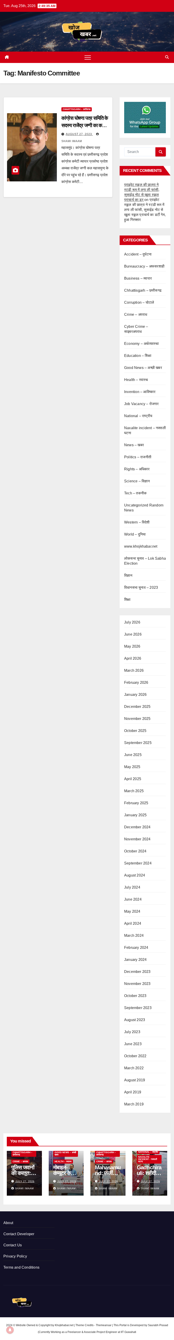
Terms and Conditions (21, 1267)
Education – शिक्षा (137, 356)
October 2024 (135, 851)
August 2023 (134, 1020)
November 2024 (137, 839)
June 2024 (133, 899)
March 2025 (134, 791)
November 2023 (137, 984)
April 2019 (132, 1092)
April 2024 (132, 923)
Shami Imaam (24, 1188)
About (8, 1223)
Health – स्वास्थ (136, 380)
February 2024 (136, 947)
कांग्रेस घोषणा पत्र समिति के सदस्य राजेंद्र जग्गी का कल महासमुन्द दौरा (84, 125)
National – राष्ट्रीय (138, 416)
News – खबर (134, 445)
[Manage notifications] (10, 1330)
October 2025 (135, 731)
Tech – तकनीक (135, 493)
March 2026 (134, 670)
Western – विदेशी (137, 522)
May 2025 (132, 767)
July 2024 (132, 887)
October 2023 (135, 996)
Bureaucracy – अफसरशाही (144, 266)
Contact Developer (18, 1234)
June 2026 (133, 634)
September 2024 (138, 863)
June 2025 (133, 755)
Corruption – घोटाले (139, 302)
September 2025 (138, 743)
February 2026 (136, 682)
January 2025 (135, 815)
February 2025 (136, 803)
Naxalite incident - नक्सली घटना (147, 1159)
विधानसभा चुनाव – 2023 (141, 587)
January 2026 (135, 694)
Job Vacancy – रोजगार (141, 404)
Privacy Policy (15, 1256)
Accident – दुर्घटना (138, 254)
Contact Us (12, 1245)
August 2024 (134, 875)
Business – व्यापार (138, 278)
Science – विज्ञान (137, 481)
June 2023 (133, 1044)
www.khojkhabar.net (140, 546)
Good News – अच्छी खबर (143, 368)
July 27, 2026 (24, 1181)
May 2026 (132, 646)
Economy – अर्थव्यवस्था (141, 344)
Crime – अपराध (135, 314)
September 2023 (138, 1008)
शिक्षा (127, 599)
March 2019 (134, 1104)
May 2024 (132, 911)
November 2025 (137, 719)
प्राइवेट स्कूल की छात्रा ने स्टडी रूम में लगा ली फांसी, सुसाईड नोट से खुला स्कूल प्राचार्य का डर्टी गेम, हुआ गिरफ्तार (145, 210)
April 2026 (132, 658)
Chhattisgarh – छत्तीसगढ (76, 109)
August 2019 (134, 1080)
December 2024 (137, 827)
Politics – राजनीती (137, 457)
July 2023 (132, 1032)
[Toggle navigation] (88, 57)
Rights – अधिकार (137, 469)
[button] (167, 57)
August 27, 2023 (79, 134)
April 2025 (132, 779)
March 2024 (134, 935)
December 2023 (137, 972)
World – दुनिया (135, 534)
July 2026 (132, 622)
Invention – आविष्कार (139, 392)
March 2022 (134, 1068)
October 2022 (135, 1056)
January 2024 (135, 960)
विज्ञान (128, 575)
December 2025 (137, 707)
